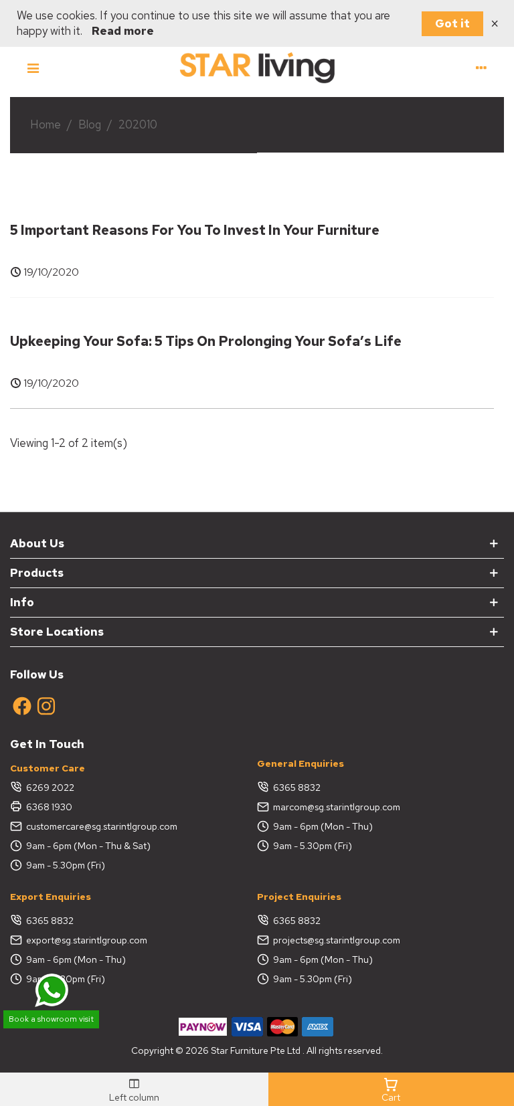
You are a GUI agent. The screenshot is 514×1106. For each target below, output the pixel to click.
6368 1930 (49, 807)
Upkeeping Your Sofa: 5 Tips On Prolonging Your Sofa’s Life (206, 341)
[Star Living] (257, 67)
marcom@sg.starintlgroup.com (336, 807)
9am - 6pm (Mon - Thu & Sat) (88, 846)
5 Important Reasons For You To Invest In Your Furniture (194, 230)
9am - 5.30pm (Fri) (65, 865)
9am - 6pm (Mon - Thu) (323, 826)
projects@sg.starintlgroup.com (336, 940)
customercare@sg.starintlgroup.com (101, 826)
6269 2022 (50, 787)
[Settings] (481, 67)
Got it (452, 23)
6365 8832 (297, 787)
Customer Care (47, 768)
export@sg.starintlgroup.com (86, 940)
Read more (123, 30)
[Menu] (33, 67)
